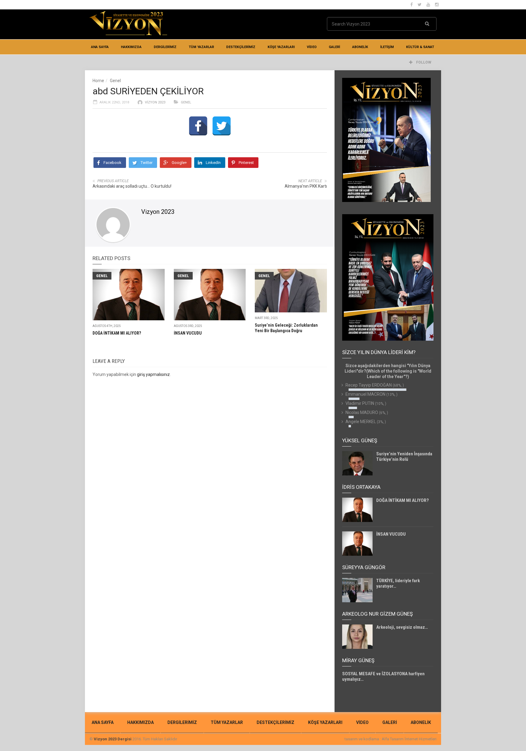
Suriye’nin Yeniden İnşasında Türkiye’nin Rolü (404, 456)
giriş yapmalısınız (153, 374)
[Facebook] (198, 126)
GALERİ (334, 47)
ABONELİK (360, 47)
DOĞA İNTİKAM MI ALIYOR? (117, 333)
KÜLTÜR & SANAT (420, 47)
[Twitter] (221, 126)
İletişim (387, 47)
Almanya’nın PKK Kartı (306, 186)
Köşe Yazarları (281, 47)
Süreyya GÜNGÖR (363, 567)
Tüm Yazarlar (201, 47)
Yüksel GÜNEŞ (359, 440)
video (312, 47)
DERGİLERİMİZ (165, 47)
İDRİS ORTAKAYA (361, 487)
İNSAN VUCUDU (188, 333)
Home (98, 80)
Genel (115, 80)
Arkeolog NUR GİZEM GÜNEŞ (377, 614)
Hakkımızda (131, 47)
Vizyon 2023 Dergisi (113, 739)
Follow (423, 62)
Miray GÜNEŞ (358, 660)
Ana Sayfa (100, 47)
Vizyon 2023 (155, 102)
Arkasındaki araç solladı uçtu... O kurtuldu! (132, 186)
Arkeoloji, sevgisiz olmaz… (402, 627)
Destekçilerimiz (240, 47)
